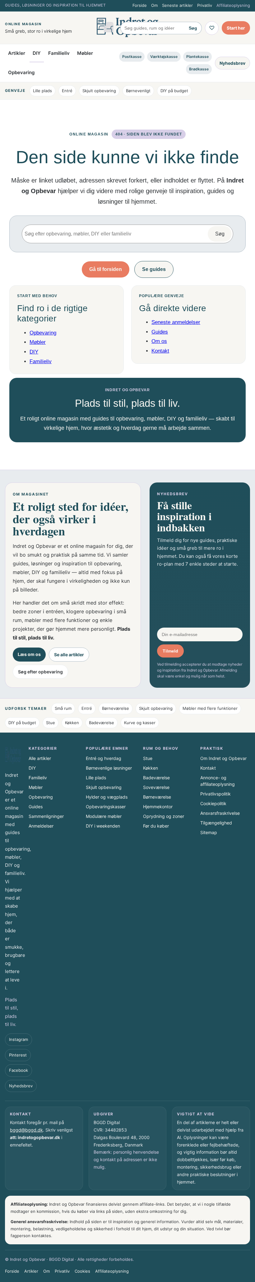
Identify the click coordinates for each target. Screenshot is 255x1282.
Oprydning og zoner (163, 816)
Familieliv (59, 53)
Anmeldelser (41, 826)
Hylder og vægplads (107, 797)
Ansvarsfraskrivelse (220, 813)
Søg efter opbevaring (40, 671)
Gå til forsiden (105, 269)
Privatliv (204, 5)
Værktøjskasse (164, 56)
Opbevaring (21, 72)
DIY (37, 53)
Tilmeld (170, 650)
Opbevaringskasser (106, 806)
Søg (193, 28)
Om (154, 5)
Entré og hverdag (103, 758)
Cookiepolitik (213, 803)
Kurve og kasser (139, 722)
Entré (67, 90)
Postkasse (131, 56)
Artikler (16, 53)
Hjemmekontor (158, 806)
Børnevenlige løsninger (109, 768)
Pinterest (18, 1054)
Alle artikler (40, 758)
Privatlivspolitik (215, 793)
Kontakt (160, 351)
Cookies (82, 1271)
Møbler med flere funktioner (210, 708)
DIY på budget (174, 90)
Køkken (72, 722)
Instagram (18, 1039)
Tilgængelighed (216, 822)
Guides (159, 332)
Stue (50, 722)
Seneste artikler (177, 5)
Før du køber (156, 826)
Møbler (85, 53)
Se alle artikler (69, 654)
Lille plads (42, 90)
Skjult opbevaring (99, 90)
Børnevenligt (138, 90)
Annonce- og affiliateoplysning (217, 781)
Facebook (18, 1070)
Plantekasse (197, 56)
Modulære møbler (104, 816)
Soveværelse (156, 787)
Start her (236, 28)
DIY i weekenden (103, 826)
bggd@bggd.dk (26, 1129)
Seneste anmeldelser (175, 322)
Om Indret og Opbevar (223, 758)
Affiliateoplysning (233, 5)
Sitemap (208, 832)
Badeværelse (101, 722)
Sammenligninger (46, 816)
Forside (139, 5)
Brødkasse (199, 69)
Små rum (63, 708)
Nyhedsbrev (232, 63)
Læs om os (29, 654)
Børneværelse (115, 708)
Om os (159, 341)
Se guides (154, 269)
